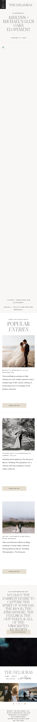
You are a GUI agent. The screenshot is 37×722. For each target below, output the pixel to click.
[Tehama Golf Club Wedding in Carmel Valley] (18, 434)
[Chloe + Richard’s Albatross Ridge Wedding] (18, 517)
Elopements (18, 13)
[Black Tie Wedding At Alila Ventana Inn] (18, 351)
